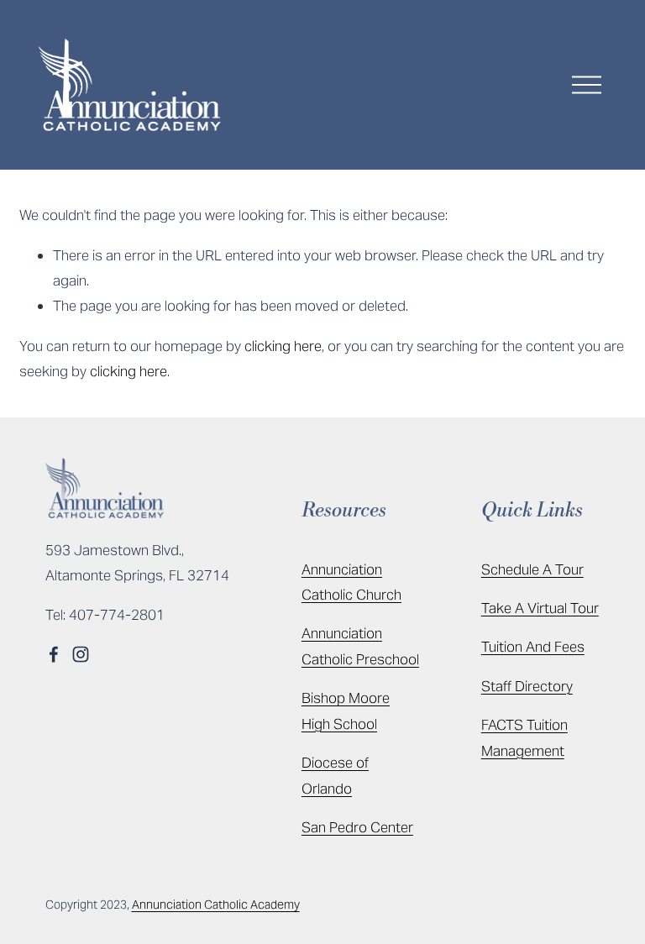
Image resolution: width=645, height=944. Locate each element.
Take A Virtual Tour (540, 608)
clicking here (283, 346)
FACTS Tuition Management (524, 737)
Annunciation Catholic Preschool (360, 646)
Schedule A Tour (532, 569)
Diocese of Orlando (335, 775)
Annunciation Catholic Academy (216, 904)
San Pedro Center (357, 827)
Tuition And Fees (533, 646)
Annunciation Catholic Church (351, 582)
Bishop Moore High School (346, 710)
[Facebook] (53, 654)
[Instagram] (80, 654)
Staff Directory (527, 686)
